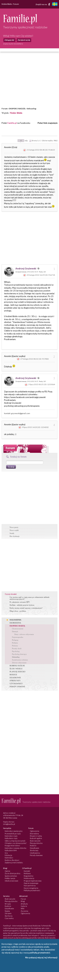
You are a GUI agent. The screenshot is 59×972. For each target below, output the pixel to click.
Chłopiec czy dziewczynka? (15, 843)
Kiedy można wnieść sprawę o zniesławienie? (26, 608)
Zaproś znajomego (31, 883)
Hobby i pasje (10, 878)
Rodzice (33, 845)
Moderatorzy (29, 878)
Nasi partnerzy (30, 885)
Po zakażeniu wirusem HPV (20, 602)
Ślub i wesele (35, 841)
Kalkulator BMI (11, 850)
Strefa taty (34, 850)
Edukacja (8, 855)
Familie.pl (12, 123)
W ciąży (8, 904)
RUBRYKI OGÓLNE (17, 666)
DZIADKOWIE (15, 678)
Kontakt (27, 871)
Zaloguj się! (9, 40)
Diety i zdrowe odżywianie (24, 634)
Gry (6, 853)
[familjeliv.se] (54, 4)
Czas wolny (9, 918)
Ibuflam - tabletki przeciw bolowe (22, 605)
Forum (4, 108)
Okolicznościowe (11, 881)
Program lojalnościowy (33, 881)
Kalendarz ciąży (11, 836)
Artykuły (24, 904)
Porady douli (16, 648)
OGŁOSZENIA (15, 620)
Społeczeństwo (11, 876)
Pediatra (15, 643)
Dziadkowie (34, 848)
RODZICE (13, 675)
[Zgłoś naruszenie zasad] (24, 150)
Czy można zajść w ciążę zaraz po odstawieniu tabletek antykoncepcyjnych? (29, 598)
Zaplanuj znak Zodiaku (14, 862)
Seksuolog (31, 108)
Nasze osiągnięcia (31, 888)
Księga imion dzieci (12, 845)
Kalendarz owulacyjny (13, 831)
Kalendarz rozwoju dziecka (15, 848)
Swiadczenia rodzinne (20, 660)
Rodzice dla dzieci (12, 860)
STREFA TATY (15, 681)
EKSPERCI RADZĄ (17, 108)
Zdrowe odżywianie (19, 663)
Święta (7, 911)
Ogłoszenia (34, 831)
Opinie (7, 871)
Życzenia (24, 911)
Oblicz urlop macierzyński (15, 841)
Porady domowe (36, 855)
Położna (15, 646)
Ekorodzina (34, 834)
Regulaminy (28, 876)
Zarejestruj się (24, 40)
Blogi (23, 901)
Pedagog (15, 640)
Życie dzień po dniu (12, 873)
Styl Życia (8, 916)
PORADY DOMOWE (17, 687)
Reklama (27, 873)
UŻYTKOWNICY (16, 684)
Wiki (22, 908)
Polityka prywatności (32, 890)
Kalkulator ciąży (11, 838)
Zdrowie (8, 913)
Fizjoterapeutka (17, 637)
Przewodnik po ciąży (13, 834)
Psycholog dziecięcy (19, 654)
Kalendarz (9, 858)
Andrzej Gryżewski (26, 268)
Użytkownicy (35, 853)
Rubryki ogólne (36, 838)
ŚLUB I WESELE (16, 669)
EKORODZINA (15, 623)
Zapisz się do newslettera (13, 44)
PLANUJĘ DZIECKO (17, 672)
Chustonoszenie (17, 629)
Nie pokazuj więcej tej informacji (41, 957)
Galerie (24, 906)
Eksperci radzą (36, 836)
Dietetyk (15, 631)
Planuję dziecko (36, 843)
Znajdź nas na (41, 4)
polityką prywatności (39, 952)
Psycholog (16, 651)
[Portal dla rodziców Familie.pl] (20, 23)
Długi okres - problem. (18, 611)
